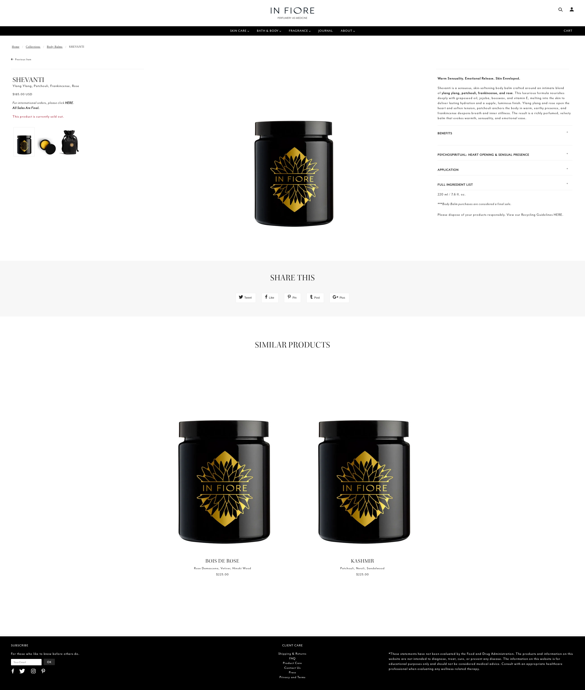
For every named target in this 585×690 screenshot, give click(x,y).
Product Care (292, 663)
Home (15, 46)
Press (292, 672)
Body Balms (55, 46)
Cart (568, 31)
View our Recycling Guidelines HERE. (535, 215)
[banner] (292, 13)
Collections (33, 46)
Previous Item (22, 59)
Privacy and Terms (292, 677)
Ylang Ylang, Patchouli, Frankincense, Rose (46, 86)
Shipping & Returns (292, 654)
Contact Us (292, 668)
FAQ (292, 658)
